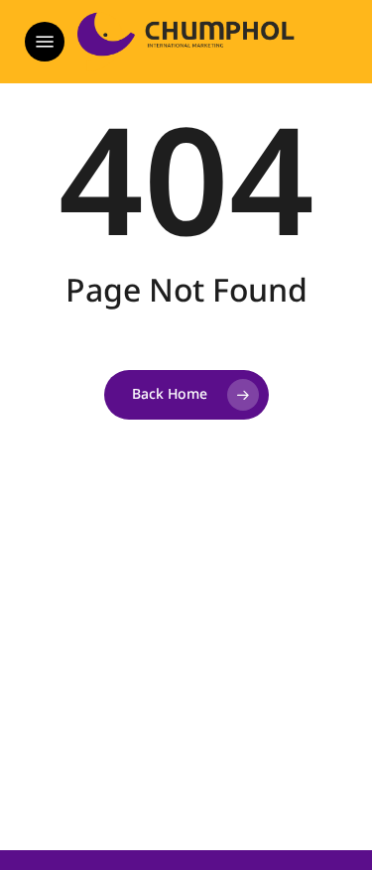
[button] (44, 42)
